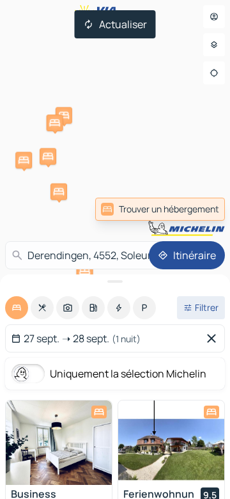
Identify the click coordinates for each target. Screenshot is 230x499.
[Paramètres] (214, 44)
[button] (64, 115)
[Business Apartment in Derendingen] (59, 442)
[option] (16, 307)
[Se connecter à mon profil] (214, 16)
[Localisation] (214, 72)
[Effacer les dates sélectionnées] (214, 338)
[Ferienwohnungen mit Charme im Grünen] (171, 442)
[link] (160, 209)
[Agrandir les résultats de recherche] (115, 281)
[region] (59, 442)
